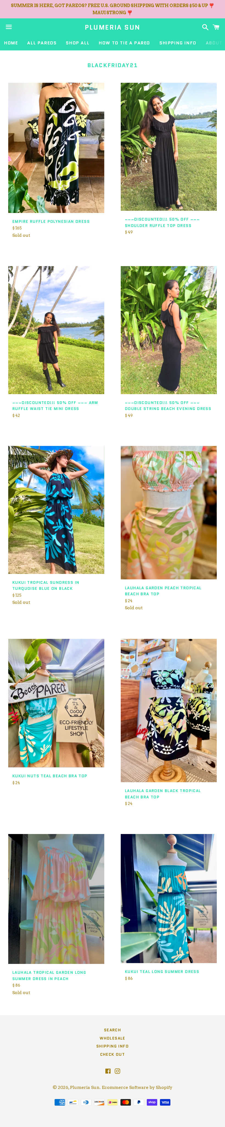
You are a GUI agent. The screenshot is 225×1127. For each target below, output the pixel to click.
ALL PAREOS (42, 43)
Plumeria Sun (112, 27)
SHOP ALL (77, 43)
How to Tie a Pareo (124, 43)
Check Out (112, 1054)
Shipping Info (177, 43)
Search (112, 1030)
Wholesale (112, 1038)
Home (11, 43)
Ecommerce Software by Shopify (137, 1087)
